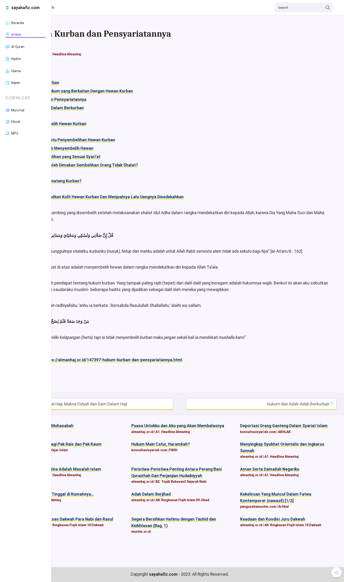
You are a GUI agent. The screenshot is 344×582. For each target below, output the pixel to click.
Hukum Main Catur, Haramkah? (160, 444)
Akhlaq (55, 500)
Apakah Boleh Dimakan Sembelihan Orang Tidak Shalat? (85, 165)
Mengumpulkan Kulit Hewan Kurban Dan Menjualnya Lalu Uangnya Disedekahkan (108, 197)
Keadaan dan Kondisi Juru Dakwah (272, 519)
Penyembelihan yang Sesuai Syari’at (66, 156)
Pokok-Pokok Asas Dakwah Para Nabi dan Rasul (67, 519)
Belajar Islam (58, 450)
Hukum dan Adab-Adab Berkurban (298, 404)
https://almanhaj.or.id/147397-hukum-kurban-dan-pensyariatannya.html (113, 360)
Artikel (283, 506)
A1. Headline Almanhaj (64, 54)
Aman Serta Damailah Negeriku (269, 469)
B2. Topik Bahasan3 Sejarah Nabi (181, 481)
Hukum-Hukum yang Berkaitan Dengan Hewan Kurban (82, 91)
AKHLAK (284, 432)
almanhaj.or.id (142, 432)
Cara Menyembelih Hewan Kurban (54, 123)
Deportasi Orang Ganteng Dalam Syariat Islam (284, 425)
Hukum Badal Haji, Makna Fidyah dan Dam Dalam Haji (78, 404)
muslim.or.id (141, 531)
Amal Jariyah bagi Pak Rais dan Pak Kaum (62, 444)
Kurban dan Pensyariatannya (59, 99)
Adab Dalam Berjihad (151, 494)
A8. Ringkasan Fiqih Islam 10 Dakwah (75, 525)
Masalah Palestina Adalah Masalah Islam (61, 469)
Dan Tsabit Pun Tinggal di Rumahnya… (58, 494)
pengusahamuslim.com (258, 506)
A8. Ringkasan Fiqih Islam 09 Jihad (182, 500)
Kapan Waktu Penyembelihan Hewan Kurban (73, 140)
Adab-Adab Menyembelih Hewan (62, 148)
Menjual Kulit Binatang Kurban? (51, 181)
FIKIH (173, 450)
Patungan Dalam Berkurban (58, 108)
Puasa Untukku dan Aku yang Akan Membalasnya (177, 425)
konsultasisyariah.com (258, 432)
